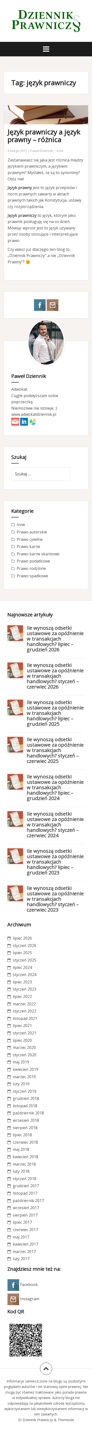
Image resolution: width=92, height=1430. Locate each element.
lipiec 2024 (22, 967)
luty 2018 (21, 1171)
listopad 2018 (25, 1106)
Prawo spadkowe (32, 575)
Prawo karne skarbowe (38, 554)
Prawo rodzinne (31, 568)
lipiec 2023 (22, 982)
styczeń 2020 (24, 1055)
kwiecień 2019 (25, 1069)
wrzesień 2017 (26, 1207)
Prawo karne (28, 546)
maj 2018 (21, 1149)
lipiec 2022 (22, 996)
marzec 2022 (24, 1004)
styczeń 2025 (24, 960)
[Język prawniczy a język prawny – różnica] (49, 124)
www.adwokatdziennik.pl (33, 414)
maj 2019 (21, 1062)
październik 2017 (28, 1200)
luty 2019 (21, 1084)
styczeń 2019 (24, 1091)
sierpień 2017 (25, 1215)
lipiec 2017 (22, 1222)
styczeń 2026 (24, 945)
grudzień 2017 (26, 1186)
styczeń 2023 (24, 989)
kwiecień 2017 (25, 1244)
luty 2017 (21, 1258)
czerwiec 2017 (25, 1229)
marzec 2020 (24, 1047)
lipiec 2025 (22, 952)
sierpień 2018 (25, 1127)
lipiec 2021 (22, 1025)
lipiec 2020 (22, 1040)
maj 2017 (21, 1237)
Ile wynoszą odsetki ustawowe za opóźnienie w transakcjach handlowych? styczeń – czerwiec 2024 (55, 824)
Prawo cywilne (30, 539)
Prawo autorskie (32, 532)
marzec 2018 (24, 1164)
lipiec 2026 (22, 938)
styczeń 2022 (24, 1011)
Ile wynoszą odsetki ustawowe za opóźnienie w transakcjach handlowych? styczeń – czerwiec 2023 (55, 899)
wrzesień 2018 (26, 1120)
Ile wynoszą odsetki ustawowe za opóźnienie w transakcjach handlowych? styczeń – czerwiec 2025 (55, 750)
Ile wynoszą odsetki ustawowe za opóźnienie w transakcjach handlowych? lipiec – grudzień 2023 (55, 862)
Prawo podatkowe (33, 561)
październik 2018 (28, 1113)
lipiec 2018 (22, 1135)
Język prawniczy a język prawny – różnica (44, 135)
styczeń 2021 (24, 1033)
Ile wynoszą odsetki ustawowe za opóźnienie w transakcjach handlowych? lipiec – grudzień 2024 (55, 787)
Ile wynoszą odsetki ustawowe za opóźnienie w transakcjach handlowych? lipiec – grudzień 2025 (55, 713)
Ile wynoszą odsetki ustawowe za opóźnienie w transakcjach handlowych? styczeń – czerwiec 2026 (55, 676)
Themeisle (66, 1419)
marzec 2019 (24, 1076)
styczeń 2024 (24, 974)
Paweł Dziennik (41, 150)
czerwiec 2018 (25, 1142)
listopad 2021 (25, 1018)
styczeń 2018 (24, 1178)
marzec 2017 (24, 1251)
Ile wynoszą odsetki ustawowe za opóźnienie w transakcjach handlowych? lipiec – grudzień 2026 (55, 639)
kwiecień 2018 (25, 1156)
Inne (60, 150)
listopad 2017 (25, 1193)
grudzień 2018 (26, 1098)
